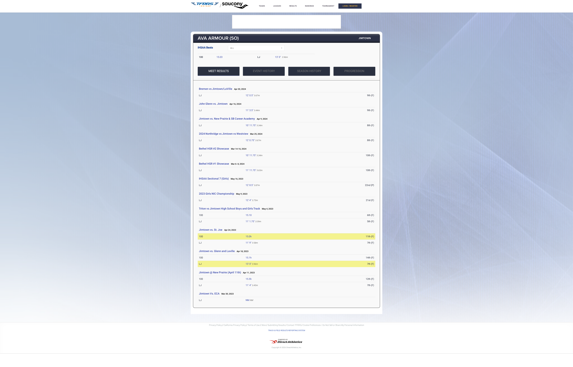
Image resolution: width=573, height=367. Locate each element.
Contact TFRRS (294, 325)
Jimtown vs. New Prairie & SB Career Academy (227, 118)
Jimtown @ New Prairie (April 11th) (220, 272)
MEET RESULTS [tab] (218, 71)
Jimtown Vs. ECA (209, 293)
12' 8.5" (249, 185)
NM (247, 300)
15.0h (249, 236)
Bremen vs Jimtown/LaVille (215, 88)
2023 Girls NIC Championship (216, 193)
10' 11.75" (251, 125)
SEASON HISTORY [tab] (309, 71)
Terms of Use (254, 325)
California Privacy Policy (235, 325)
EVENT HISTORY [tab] (264, 71)
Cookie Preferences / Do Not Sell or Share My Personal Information (333, 325)
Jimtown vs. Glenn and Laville (217, 251)
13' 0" (278, 57)
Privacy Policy (215, 325)
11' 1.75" (250, 221)
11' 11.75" (251, 170)
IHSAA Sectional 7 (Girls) (214, 178)
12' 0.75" (250, 140)
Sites (263, 325)
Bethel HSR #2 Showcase (214, 148)
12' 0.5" (249, 95)
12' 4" (248, 200)
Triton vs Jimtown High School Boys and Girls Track (229, 208)
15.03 (219, 57)
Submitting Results (276, 325)
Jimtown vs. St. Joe (210, 229)
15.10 (249, 215)
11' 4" (248, 285)
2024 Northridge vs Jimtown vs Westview (223, 133)
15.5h (249, 279)
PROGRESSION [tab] (354, 71)
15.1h (249, 257)
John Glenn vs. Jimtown (213, 103)
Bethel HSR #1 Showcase (214, 163)
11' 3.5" (249, 110)
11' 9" (248, 242)
